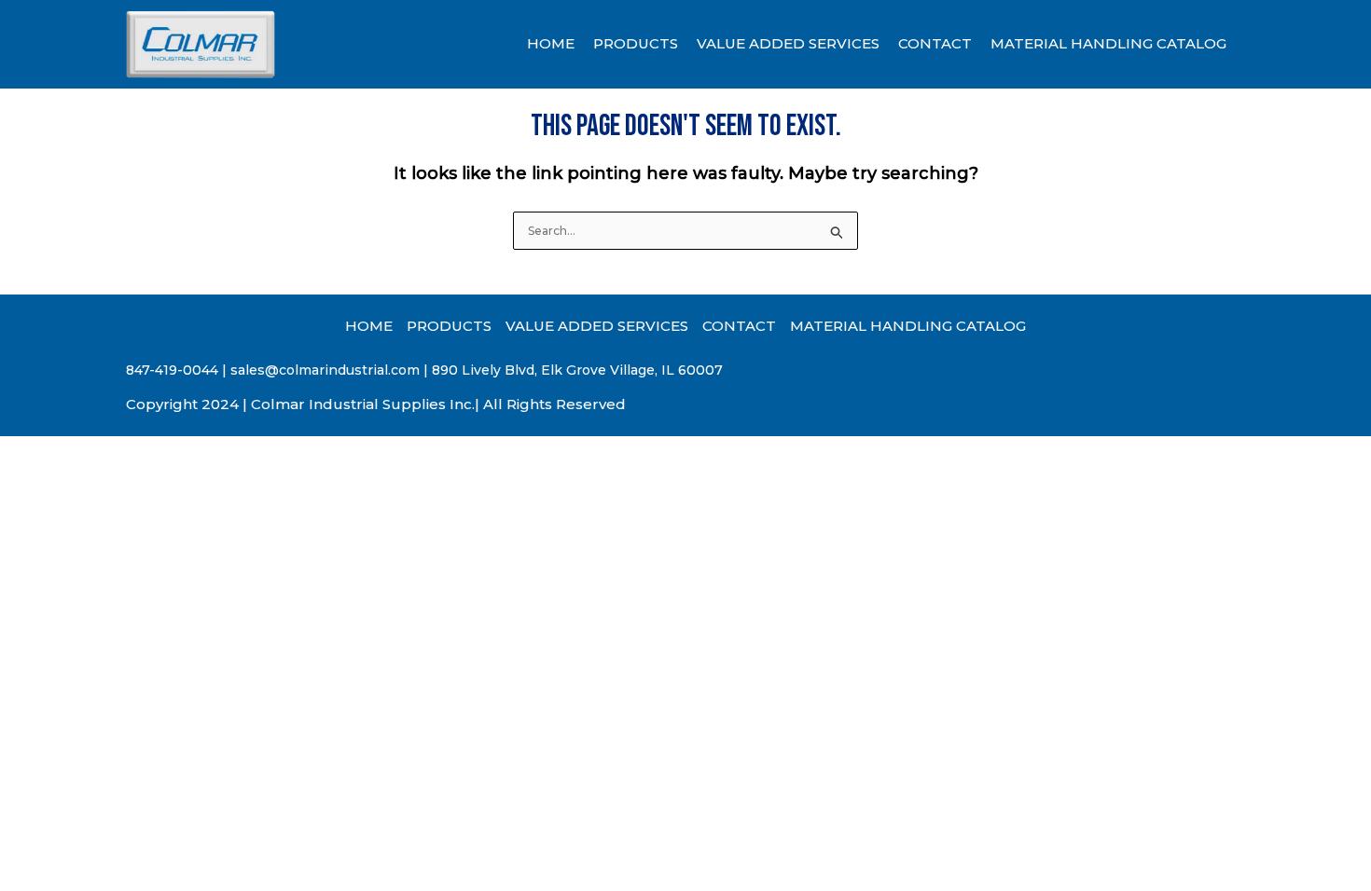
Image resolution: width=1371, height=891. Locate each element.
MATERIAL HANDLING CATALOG (1108, 43)
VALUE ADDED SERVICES (788, 43)
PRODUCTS (635, 43)
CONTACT (935, 43)
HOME (551, 43)
